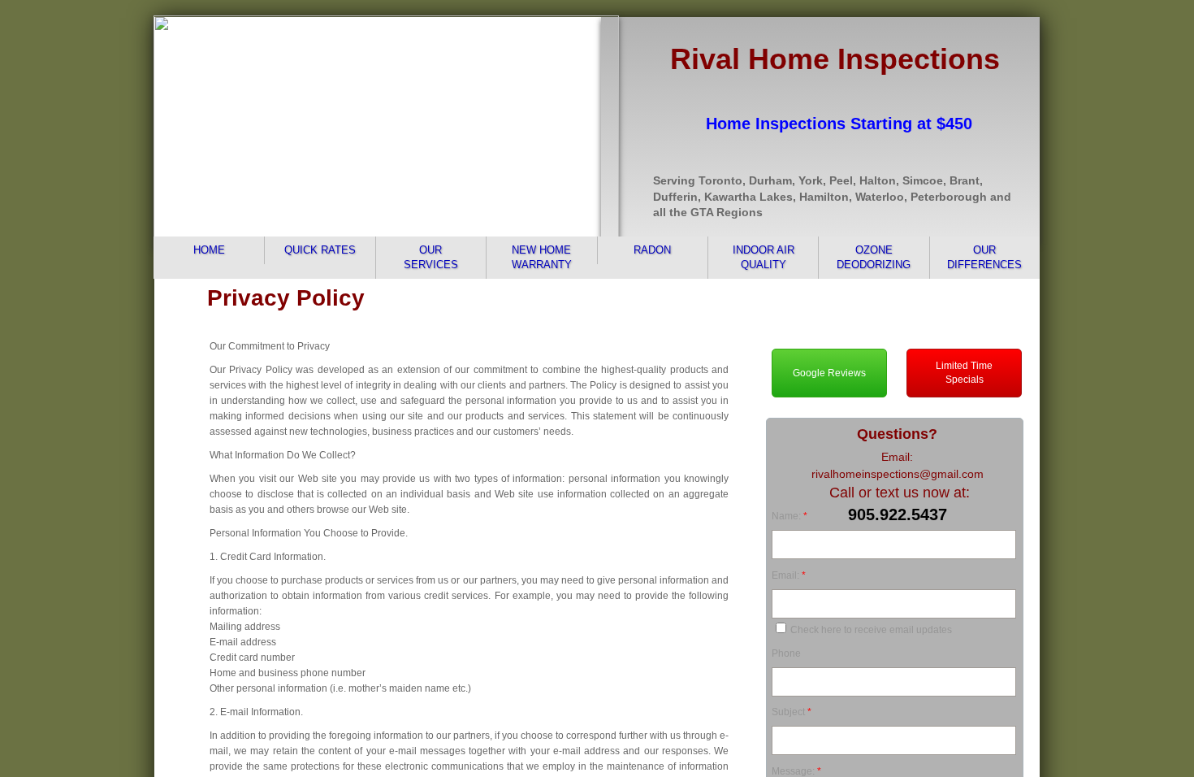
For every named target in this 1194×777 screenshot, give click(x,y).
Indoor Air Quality (763, 257)
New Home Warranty (542, 257)
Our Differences (984, 257)
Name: (789, 516)
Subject (791, 712)
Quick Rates (320, 250)
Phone (786, 653)
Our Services (431, 257)
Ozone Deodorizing (874, 257)
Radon (652, 250)
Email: (789, 575)
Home (209, 250)
